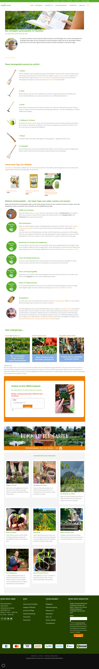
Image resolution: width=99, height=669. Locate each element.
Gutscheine (26, 620)
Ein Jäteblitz (8, 168)
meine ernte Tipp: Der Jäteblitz (18, 164)
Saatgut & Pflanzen (29, 607)
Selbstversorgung (61, 5)
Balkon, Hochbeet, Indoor (67, 532)
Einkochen (58, 288)
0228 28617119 (5, 610)
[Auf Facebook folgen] (2, 618)
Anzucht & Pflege (28, 610)
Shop (32, 5)
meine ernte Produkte (30, 604)
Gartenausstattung (29, 614)
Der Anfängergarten (11, 573)
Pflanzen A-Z (49, 5)
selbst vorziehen (34, 213)
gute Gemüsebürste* (58, 301)
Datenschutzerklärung (51, 656)
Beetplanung (36, 532)
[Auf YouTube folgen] (11, 618)
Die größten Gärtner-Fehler (67, 336)
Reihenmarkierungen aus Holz (69, 249)
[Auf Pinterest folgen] (8, 618)
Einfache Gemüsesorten (39, 336)
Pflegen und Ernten (11, 485)
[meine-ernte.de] (5, 5)
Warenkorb (84, 1)
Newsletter (69, 1)
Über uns (82, 5)
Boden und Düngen (11, 532)
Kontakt (63, 1)
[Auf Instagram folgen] (5, 618)
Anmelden (28, 407)
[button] (88, 5)
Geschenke (26, 617)
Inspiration (72, 5)
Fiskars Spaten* (49, 80)
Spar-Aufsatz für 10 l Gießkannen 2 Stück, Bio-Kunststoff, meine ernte (51, 192)
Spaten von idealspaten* (45, 78)
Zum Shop (56, 1)
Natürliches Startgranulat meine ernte (32, 191)
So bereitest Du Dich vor (12, 336)
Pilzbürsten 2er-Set (12, 191)
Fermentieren (68, 288)
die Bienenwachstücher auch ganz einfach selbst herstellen (38, 319)
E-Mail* (14, 400)
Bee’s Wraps (68, 309)
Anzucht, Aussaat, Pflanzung (40, 573)
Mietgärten (38, 5)
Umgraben (61, 76)
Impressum (34, 656)
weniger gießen (31, 123)
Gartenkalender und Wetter (67, 494)
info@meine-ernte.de (7, 608)
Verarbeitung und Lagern (40, 485)
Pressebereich (50, 623)
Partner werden (51, 620)
